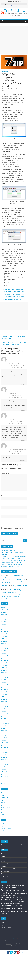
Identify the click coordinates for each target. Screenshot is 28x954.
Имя (2, 496)
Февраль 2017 (4, 740)
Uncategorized (4, 793)
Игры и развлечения (6, 807)
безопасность (5, 900)
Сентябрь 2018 (5, 694)
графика (10, 901)
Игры (3, 893)
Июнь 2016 (4, 759)
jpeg (11, 885)
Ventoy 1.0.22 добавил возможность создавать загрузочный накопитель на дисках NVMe (11, 590)
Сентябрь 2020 (5, 636)
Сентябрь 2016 (5, 752)
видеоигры (13, 899)
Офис (2, 812)
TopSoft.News (15, 10)
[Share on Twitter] (11, 952)
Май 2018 (3, 704)
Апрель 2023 (4, 609)
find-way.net (13, 419)
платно (3, 908)
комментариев (6, 828)
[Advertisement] (14, 40)
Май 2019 (3, 675)
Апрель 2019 (4, 677)
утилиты (19, 90)
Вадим (2, 575)
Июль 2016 (4, 757)
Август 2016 (4, 754)
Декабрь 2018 (4, 687)
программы (11, 90)
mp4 (19, 885)
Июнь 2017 (4, 730)
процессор (3, 911)
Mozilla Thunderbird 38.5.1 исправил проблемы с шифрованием (14, 343)
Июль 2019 (4, 670)
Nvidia (22, 885)
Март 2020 (4, 650)
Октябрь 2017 (4, 721)
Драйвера (3, 805)
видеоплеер (4, 901)
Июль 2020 (4, 641)
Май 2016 (3, 762)
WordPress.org (4, 831)
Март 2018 (4, 709)
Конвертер (17, 893)
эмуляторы (4, 913)
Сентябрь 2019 (5, 665)
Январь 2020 (4, 655)
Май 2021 (3, 617)
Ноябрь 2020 (4, 631)
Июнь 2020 (4, 643)
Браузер (16, 890)
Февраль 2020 (4, 653)
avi (6, 885)
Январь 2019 (4, 684)
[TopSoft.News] (2, 21)
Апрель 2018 (4, 706)
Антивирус (14, 887)
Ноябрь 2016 (4, 747)
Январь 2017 (4, 742)
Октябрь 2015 (4, 779)
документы (15, 901)
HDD (8, 885)
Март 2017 (4, 738)
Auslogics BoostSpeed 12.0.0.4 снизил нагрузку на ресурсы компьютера (12, 596)
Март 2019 (4, 680)
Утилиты (5, 71)
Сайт (2, 514)
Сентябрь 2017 (5, 723)
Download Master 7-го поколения (10, 550)
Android (3, 885)
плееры (8, 908)
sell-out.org (13, 393)
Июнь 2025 (4, 607)
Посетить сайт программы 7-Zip (11, 300)
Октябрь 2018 (4, 692)
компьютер (13, 903)
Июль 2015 (4, 783)
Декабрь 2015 (4, 774)
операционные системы (10, 905)
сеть (12, 911)
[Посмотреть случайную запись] (25, 21)
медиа (18, 903)
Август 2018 (4, 696)
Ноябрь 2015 (4, 776)
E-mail (3, 505)
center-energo (14, 363)
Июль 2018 (4, 699)
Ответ (24, 384)
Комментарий (5, 473)
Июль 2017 (4, 728)
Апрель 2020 (4, 648)
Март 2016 (4, 767)
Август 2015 (4, 781)
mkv (13, 885)
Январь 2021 (4, 626)
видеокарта (19, 900)
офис (21, 905)
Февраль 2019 (4, 682)
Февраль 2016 (4, 769)
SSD (25, 885)
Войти (2, 823)
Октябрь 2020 (4, 634)
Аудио (2, 795)
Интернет (3, 810)
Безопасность (4, 797)
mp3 (16, 885)
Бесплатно (5, 90)
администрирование (9, 897)
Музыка (15, 895)
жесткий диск (5, 903)
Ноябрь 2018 (4, 689)
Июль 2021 (4, 612)
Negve (13, 88)
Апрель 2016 (4, 764)
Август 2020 (4, 638)
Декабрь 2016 (4, 745)
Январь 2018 (4, 713)
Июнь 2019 (4, 672)
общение (22, 903)
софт (16, 90)
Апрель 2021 (4, 619)
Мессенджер (9, 895)
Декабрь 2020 (4, 629)
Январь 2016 (4, 771)
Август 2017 (4, 725)
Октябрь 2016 (4, 750)
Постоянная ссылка (16, 367)
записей (4, 826)
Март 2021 (4, 621)
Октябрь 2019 (4, 663)
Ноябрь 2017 (4, 718)
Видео (2, 800)
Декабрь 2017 (4, 716)
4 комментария (21, 88)
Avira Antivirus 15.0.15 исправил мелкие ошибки (13, 337)
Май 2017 (3, 733)
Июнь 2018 (4, 701)
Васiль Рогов (4, 585)
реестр (8, 911)
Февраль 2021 (4, 624)
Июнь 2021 (4, 614)
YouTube (9, 887)
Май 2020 (3, 646)
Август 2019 (4, 667)
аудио (20, 897)
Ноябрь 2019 (4, 660)
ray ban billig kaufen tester (18, 450)
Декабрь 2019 (4, 658)
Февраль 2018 (4, 711)
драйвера (22, 901)
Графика (3, 802)
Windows (4, 887)
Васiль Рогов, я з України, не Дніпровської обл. (13, 579)
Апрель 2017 (4, 735)
